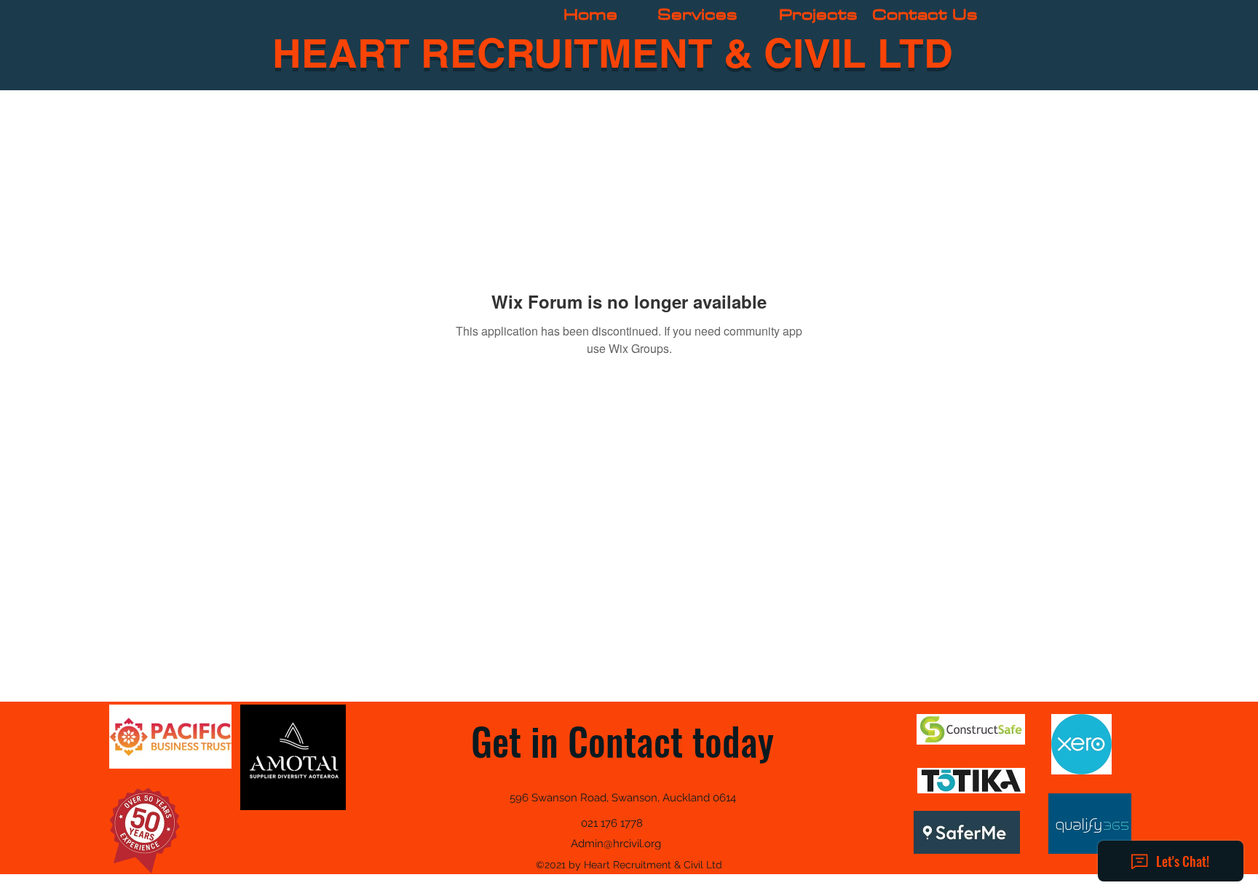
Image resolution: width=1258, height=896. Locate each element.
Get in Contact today (622, 741)
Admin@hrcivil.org (616, 843)
